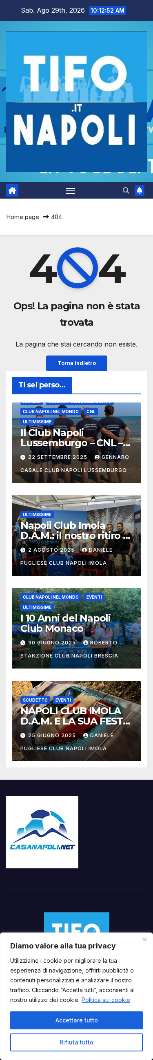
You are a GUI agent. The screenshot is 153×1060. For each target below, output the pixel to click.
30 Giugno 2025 (53, 643)
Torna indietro (77, 363)
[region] (76, 996)
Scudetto (35, 700)
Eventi (94, 597)
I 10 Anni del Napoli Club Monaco (65, 623)
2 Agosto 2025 (52, 550)
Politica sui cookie (106, 999)
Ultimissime (37, 421)
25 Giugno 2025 (53, 735)
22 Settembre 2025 (58, 457)
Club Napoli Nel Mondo (51, 411)
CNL (90, 411)
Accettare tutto (76, 1020)
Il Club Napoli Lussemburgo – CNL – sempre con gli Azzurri (73, 443)
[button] (126, 190)
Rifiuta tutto (76, 1042)
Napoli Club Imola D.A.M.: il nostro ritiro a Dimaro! (74, 535)
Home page (22, 217)
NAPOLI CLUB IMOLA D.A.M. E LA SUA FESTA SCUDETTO (75, 721)
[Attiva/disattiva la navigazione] (71, 190)
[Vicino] (144, 939)
